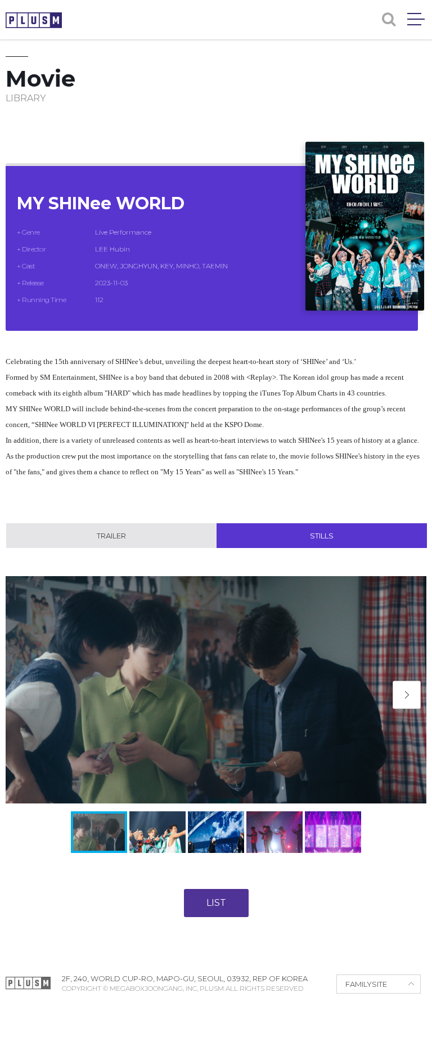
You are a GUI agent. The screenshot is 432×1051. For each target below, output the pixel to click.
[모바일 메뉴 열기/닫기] (416, 19)
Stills (322, 535)
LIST (216, 902)
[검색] (388, 19)
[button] (407, 695)
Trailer (111, 535)
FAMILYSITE (366, 984)
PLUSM (34, 20)
